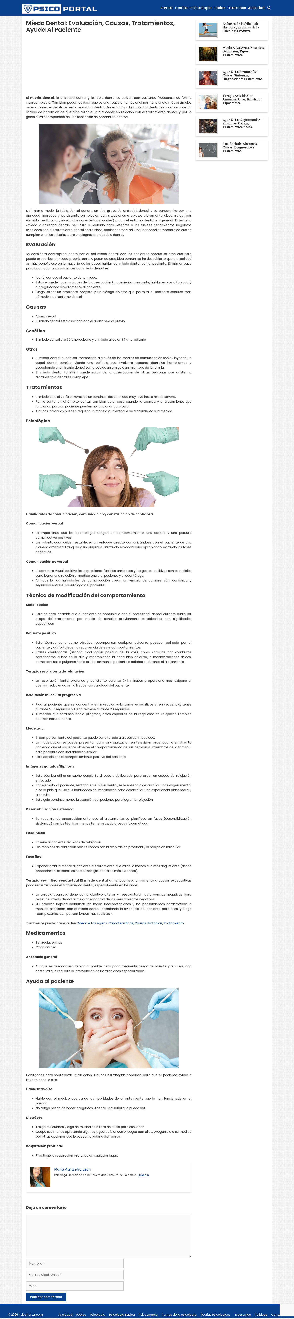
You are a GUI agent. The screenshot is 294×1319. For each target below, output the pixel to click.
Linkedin (143, 1175)
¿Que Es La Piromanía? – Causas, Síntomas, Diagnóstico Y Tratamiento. (243, 75)
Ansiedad (256, 7)
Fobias (219, 7)
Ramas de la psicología (179, 1314)
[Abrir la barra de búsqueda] (269, 8)
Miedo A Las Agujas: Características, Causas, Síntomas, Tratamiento (131, 923)
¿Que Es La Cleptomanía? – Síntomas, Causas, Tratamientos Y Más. (243, 123)
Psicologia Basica (122, 1314)
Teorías (181, 7)
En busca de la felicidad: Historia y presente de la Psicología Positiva (241, 27)
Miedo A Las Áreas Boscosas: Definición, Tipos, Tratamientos (244, 51)
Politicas (261, 1314)
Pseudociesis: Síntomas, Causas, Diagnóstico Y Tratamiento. (240, 147)
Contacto (278, 1314)
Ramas (166, 7)
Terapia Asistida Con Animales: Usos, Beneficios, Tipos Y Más (243, 99)
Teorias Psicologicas (215, 1314)
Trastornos (236, 7)
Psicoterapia (201, 7)
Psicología (97, 1314)
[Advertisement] (108, 67)
